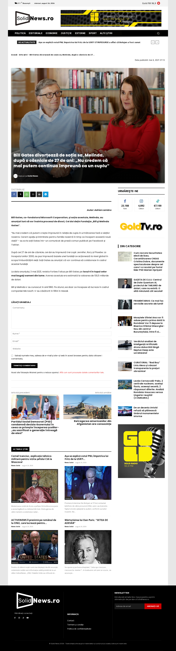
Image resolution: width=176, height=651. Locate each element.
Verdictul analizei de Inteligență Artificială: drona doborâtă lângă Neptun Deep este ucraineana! (146, 347)
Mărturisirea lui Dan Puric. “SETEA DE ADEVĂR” (86, 521)
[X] (20, 194)
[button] (158, 33)
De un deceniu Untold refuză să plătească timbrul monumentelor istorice (146, 412)
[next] (157, 42)
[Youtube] (27, 617)
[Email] (33, 194)
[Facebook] (14, 194)
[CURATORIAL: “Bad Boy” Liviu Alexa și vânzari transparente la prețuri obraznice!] (125, 366)
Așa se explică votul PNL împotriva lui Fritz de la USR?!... (86, 457)
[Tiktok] (23, 617)
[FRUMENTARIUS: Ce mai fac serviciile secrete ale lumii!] (125, 304)
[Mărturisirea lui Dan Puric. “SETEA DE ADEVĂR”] (88, 547)
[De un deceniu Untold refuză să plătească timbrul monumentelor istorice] (125, 411)
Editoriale (15, 501)
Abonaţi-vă (153, 606)
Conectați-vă (141, 200)
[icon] (158, 3)
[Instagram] (19, 617)
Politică (68, 498)
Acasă (14, 55)
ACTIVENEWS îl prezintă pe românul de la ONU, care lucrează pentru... (33, 521)
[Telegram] (45, 194)
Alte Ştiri (23, 55)
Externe (15, 563)
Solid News (33, 176)
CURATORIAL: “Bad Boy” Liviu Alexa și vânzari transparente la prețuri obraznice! (147, 367)
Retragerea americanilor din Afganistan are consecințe (92, 422)
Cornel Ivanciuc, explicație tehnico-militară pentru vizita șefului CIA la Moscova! (31, 459)
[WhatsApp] (26, 194)
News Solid (15, 465)
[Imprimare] (39, 194)
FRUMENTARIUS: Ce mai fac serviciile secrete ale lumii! (148, 302)
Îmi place (125, 200)
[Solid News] (15, 176)
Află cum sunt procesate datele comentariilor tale (82, 372)
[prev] (153, 42)
